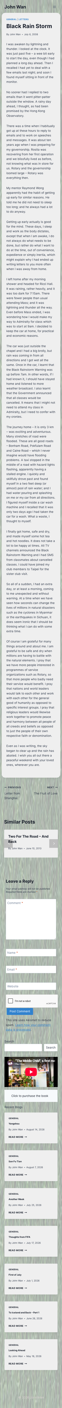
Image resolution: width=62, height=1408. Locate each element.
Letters (24, 19)
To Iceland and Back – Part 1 (24, 1312)
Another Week (16, 1199)
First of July (15, 1274)
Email (12, 969)
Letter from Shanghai (12, 793)
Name (12, 952)
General (11, 19)
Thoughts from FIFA (19, 1237)
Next (53, 843)
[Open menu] (54, 7)
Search (9, 1041)
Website (12, 986)
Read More (18, 1137)
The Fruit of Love (46, 790)
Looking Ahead (17, 1350)
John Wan (15, 34)
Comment (15, 903)
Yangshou (14, 1123)
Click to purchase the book (29, 1096)
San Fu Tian (15, 1161)
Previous (8, 843)
